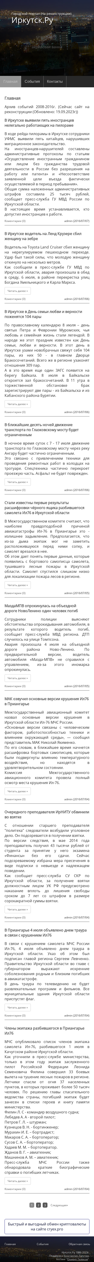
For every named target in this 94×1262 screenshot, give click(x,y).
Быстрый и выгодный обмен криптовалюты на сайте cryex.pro (47, 1227)
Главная (10, 81)
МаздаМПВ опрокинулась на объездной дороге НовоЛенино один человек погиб (41, 608)
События (32, 81)
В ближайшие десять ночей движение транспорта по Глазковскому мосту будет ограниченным (42, 429)
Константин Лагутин (76, 1255)
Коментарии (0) (15, 221)
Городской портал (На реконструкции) (41, 17)
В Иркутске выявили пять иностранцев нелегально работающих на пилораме (39, 123)
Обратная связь (79, 1244)
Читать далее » (18, 291)
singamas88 (46, 36)
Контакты (55, 81)
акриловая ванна (47, 46)
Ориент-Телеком (77, 1259)
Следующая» (59, 1205)
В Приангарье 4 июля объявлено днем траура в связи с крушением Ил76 (46, 933)
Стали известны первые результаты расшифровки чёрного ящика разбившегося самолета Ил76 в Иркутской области (44, 507)
